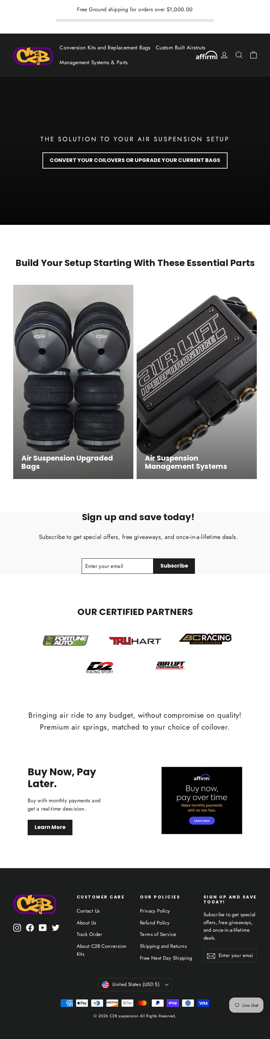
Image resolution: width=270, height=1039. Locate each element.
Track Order (89, 934)
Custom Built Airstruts (180, 47)
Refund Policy (155, 922)
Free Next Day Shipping (166, 958)
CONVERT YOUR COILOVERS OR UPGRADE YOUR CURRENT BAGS (135, 160)
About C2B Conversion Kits (102, 950)
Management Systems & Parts (93, 62)
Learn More (50, 827)
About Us (86, 922)
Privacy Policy (155, 911)
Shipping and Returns (163, 946)
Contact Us (88, 911)
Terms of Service (158, 934)
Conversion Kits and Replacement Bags (105, 47)
